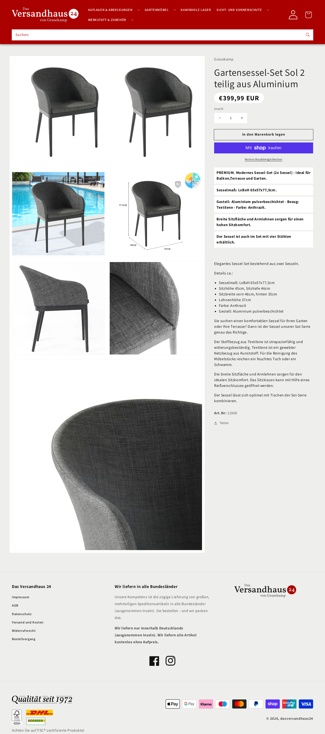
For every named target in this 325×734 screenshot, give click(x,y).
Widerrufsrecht (23, 630)
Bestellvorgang (23, 639)
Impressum (20, 597)
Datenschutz (22, 614)
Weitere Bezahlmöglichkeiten (263, 159)
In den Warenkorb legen (263, 134)
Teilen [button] (224, 423)
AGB (15, 605)
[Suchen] (308, 35)
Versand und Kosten (28, 622)
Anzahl (218, 109)
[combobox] (162, 35)
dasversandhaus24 (296, 718)
